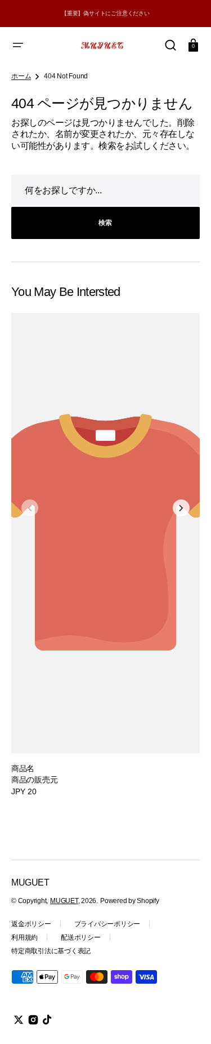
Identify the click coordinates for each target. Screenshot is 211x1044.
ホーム (21, 76)
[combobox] (105, 191)
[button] (18, 45)
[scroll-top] (187, 1020)
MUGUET (64, 901)
